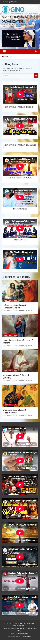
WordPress (27, 636)
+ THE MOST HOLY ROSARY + (17, 277)
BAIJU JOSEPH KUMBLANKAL (23, 310)
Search (36, 75)
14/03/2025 (7, 310)
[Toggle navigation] (4, 51)
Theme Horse (23, 634)
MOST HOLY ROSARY (10, 300)
